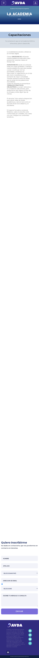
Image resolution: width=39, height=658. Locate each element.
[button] (8, 652)
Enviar (19, 611)
